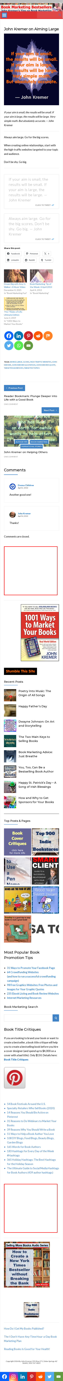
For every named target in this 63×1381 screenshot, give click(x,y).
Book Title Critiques (16, 1059)
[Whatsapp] (18, 345)
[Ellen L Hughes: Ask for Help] (45, 871)
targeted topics (31, 368)
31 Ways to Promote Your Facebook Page (31, 967)
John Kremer (24, 513)
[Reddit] (38, 335)
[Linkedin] (18, 335)
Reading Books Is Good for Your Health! (27, 1349)
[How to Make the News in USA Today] (45, 929)
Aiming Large (16, 362)
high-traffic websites (40, 362)
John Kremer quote (46, 365)
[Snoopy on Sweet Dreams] (45, 900)
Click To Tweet (43, 205)
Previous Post (16, 388)
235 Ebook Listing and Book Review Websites (33, 993)
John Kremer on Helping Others (26, 452)
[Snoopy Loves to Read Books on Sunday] (17, 929)
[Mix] (48, 335)
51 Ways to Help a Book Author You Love (30, 1133)
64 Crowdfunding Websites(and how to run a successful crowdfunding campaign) (31, 976)
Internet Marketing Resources (24, 997)
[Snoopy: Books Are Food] (17, 900)
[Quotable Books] (31, 104)
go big (26, 362)
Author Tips (21, 442)
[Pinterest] (28, 335)
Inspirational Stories (31, 446)
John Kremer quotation (23, 365)
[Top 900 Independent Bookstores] (45, 842)
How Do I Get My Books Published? (24, 1328)
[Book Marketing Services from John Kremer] (17, 842)
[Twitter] (8, 345)
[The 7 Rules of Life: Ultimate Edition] (15, 303)
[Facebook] (8, 335)
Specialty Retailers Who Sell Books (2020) (31, 1108)
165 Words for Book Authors (24, 1146)
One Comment (11, 404)
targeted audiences (13, 368)
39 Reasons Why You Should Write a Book (31, 1129)
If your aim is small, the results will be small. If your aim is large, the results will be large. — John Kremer (28, 189)
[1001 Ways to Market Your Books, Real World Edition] (40, 660)
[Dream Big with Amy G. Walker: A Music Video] (15, 275)
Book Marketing (39, 442)
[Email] (28, 345)
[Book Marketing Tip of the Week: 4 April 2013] (41, 275)
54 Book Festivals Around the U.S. (26, 1104)
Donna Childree (26, 485)
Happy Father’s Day (33, 706)
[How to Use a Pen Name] (17, 871)
